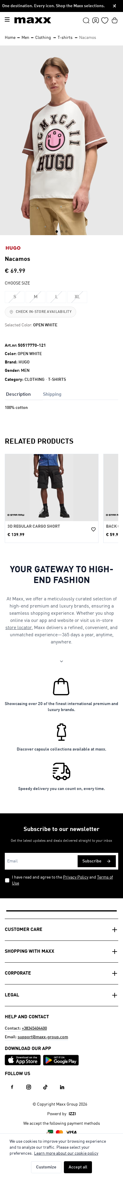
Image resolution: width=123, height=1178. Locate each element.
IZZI (72, 1114)
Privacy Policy (75, 877)
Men (25, 38)
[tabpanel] (61, 414)
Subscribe (92, 861)
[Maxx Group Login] (95, 20)
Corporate (18, 973)
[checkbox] (7, 880)
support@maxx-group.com (43, 1037)
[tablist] (61, 394)
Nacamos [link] (87, 38)
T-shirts (65, 38)
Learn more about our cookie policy (66, 1153)
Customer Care (23, 929)
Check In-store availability (44, 312)
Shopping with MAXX (29, 951)
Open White (30, 354)
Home (10, 38)
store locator (18, 627)
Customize (46, 1167)
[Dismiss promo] (114, 6)
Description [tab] (18, 394)
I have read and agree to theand (62, 880)
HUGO (24, 362)
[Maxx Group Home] (32, 20)
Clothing (43, 38)
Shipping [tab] (52, 394)
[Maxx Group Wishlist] (104, 20)
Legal (12, 995)
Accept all (78, 1167)
